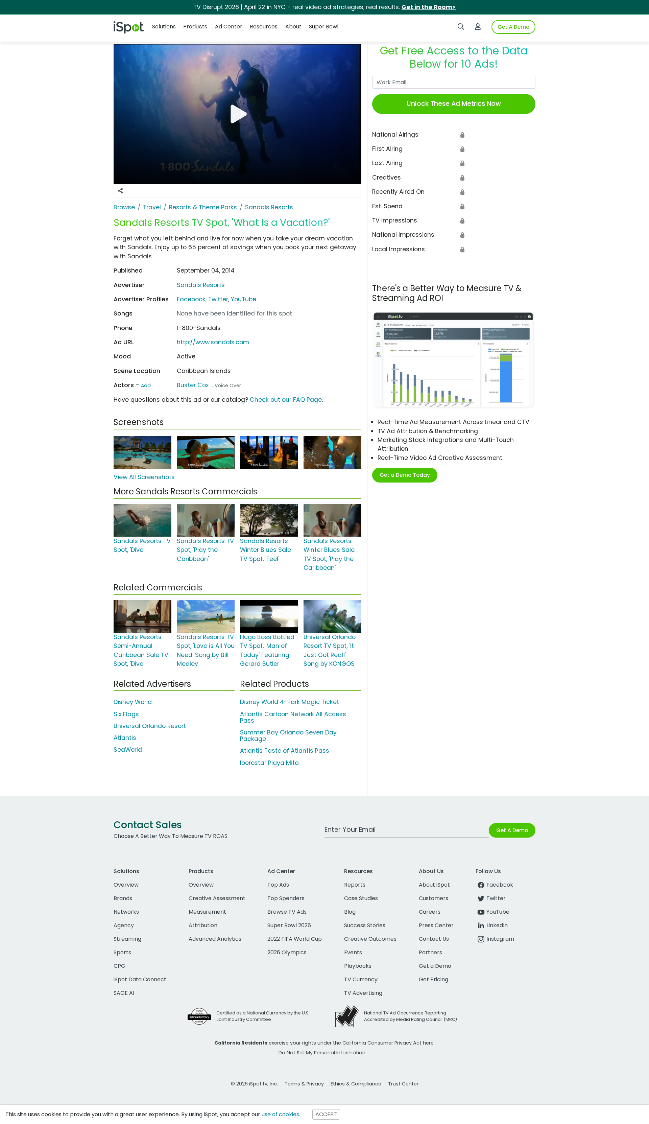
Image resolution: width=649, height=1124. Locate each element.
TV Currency (361, 979)
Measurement (207, 912)
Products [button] (195, 26)
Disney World (133, 702)
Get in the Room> (429, 7)
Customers (433, 898)
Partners (430, 952)
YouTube (243, 299)
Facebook (191, 299)
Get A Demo (513, 27)
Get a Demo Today (405, 475)
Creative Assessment (217, 898)
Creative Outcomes (370, 939)
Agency (124, 925)
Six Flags (126, 714)
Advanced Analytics (215, 939)
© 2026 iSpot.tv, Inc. (254, 1083)
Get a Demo (435, 966)
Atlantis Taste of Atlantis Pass (284, 751)
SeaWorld (128, 750)
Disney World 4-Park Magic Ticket (289, 702)
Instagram (500, 939)
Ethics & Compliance (356, 1083)
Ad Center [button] (228, 26)
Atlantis (125, 738)
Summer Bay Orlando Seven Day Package (288, 735)
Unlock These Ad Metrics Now (454, 103)
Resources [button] (264, 26)
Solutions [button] (164, 26)
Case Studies (361, 898)
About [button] (293, 26)
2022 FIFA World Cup (294, 939)
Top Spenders (286, 898)
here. (429, 1042)
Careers (429, 912)
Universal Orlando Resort (150, 726)
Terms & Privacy (304, 1083)
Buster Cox (193, 385)
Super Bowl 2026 (289, 925)
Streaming (127, 939)
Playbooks (357, 966)
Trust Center (403, 1083)
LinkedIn (497, 925)
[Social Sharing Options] (120, 190)
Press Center (436, 925)
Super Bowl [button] (323, 26)
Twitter (218, 299)
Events (353, 952)
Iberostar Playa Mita (269, 763)
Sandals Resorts (201, 285)
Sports (122, 952)
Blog (350, 912)
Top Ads (278, 885)
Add (146, 385)
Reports (354, 885)
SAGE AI (124, 993)
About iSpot (434, 885)
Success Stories (364, 925)
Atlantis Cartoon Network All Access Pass (293, 717)
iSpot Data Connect (140, 979)
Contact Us (434, 939)
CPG (119, 966)
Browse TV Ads (287, 912)
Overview (126, 885)
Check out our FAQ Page (286, 400)
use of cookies (280, 1114)
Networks (126, 912)
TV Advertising (363, 993)
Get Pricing (433, 979)
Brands (123, 898)
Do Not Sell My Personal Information (322, 1052)
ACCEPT (326, 1114)
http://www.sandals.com (213, 342)
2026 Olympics (287, 952)
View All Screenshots (144, 477)
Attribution (203, 925)
